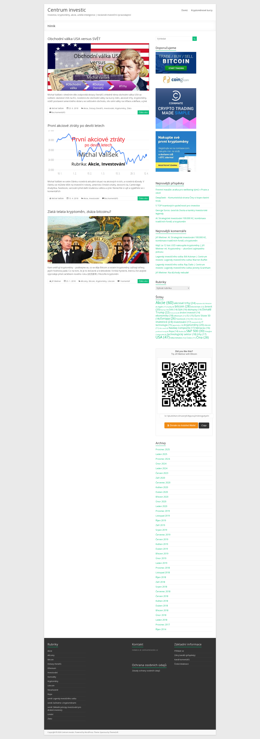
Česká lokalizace (181, 664)
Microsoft (163, 328)
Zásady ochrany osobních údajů (146, 670)
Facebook (183, 318)
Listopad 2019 (163, 515)
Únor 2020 (161, 501)
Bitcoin (92, 281)
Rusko (182, 331)
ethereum (180, 316)
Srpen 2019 (161, 529)
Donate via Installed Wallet (182, 425)
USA (163, 337)
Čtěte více (143, 112)
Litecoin (111, 281)
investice (164, 322)
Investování (109, 108)
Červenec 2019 (163, 534)
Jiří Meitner (56, 281)
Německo (202, 327)
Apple (162, 307)
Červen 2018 (162, 596)
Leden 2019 (161, 563)
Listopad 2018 (163, 572)
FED (193, 319)
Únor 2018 (161, 615)
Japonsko (178, 325)
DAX (173, 309)
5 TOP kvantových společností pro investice (178, 205)
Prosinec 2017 (163, 624)
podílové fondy (162, 331)
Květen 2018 (162, 600)
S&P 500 (195, 331)
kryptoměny (194, 325)
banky (170, 307)
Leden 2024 (161, 468)
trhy (201, 334)
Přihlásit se (179, 651)
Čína (202, 337)
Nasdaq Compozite (182, 327)
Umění (50, 714)
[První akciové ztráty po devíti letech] (98, 131)
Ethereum (52, 668)
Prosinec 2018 (163, 567)
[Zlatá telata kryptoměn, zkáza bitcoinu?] (98, 217)
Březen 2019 (162, 553)
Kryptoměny (120, 108)
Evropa (168, 318)
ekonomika (164, 315)
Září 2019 (160, 525)
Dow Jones (174, 313)
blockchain (197, 306)
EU (190, 315)
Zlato (129, 108)
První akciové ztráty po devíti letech (76, 125)
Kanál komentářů (182, 659)
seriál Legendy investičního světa (62, 698)
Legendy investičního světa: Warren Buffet (185, 259)
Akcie (85, 108)
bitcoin (183, 306)
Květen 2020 (162, 487)
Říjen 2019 (161, 520)
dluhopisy (195, 309)
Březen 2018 (162, 610)
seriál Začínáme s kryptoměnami (62, 703)
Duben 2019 (162, 548)
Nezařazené (53, 690)
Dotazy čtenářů (96, 108)
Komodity (52, 677)
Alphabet (200, 303)
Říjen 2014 (161, 629)
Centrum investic (67, 9)
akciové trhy (185, 303)
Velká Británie (178, 337)
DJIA (182, 309)
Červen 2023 (162, 473)
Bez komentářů (58, 112)
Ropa (173, 331)
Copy (204, 425)
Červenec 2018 (163, 591)
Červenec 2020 (163, 482)
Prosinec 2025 (163, 449)
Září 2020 (160, 477)
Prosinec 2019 (163, 510)
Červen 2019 (162, 539)
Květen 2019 (162, 544)
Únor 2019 (161, 558)
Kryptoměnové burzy (201, 10)
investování (182, 322)
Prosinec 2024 (163, 458)
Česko (191, 338)
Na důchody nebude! (178, 272)
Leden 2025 (161, 454)
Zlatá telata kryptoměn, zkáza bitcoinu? (79, 211)
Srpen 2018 (161, 586)
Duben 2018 (162, 605)
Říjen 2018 (161, 577)
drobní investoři (190, 312)
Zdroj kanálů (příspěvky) (184, 655)
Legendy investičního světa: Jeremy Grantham (187, 267)
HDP (199, 319)
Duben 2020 (162, 492)
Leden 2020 (161, 506)
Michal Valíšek (57, 108)
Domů (184, 10)
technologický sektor (181, 334)
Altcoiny (84, 281)
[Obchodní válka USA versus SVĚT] (98, 44)
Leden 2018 (161, 619)
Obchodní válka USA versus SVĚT (74, 38)
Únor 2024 (161, 463)
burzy (164, 310)
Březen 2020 (162, 496)
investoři (196, 322)
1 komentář (125, 281)
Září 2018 (160, 581)
